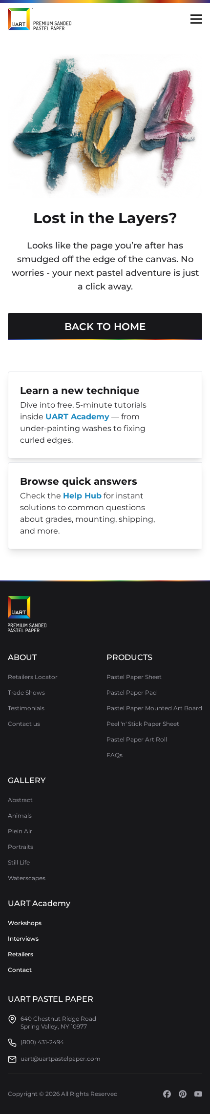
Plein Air (20, 831)
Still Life (19, 862)
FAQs (114, 755)
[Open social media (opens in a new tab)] (167, 1094)
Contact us (24, 723)
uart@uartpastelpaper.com (61, 1058)
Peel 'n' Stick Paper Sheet (142, 723)
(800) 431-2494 (42, 1042)
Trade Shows (26, 692)
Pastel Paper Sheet (134, 677)
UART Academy (39, 903)
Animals (20, 815)
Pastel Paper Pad (131, 692)
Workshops (25, 923)
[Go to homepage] (27, 614)
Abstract (20, 800)
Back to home (105, 326)
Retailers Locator (33, 677)
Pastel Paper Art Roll (136, 739)
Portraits (20, 846)
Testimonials (26, 708)
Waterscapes (26, 878)
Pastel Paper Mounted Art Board (154, 708)
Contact (20, 969)
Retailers (20, 954)
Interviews (23, 938)
